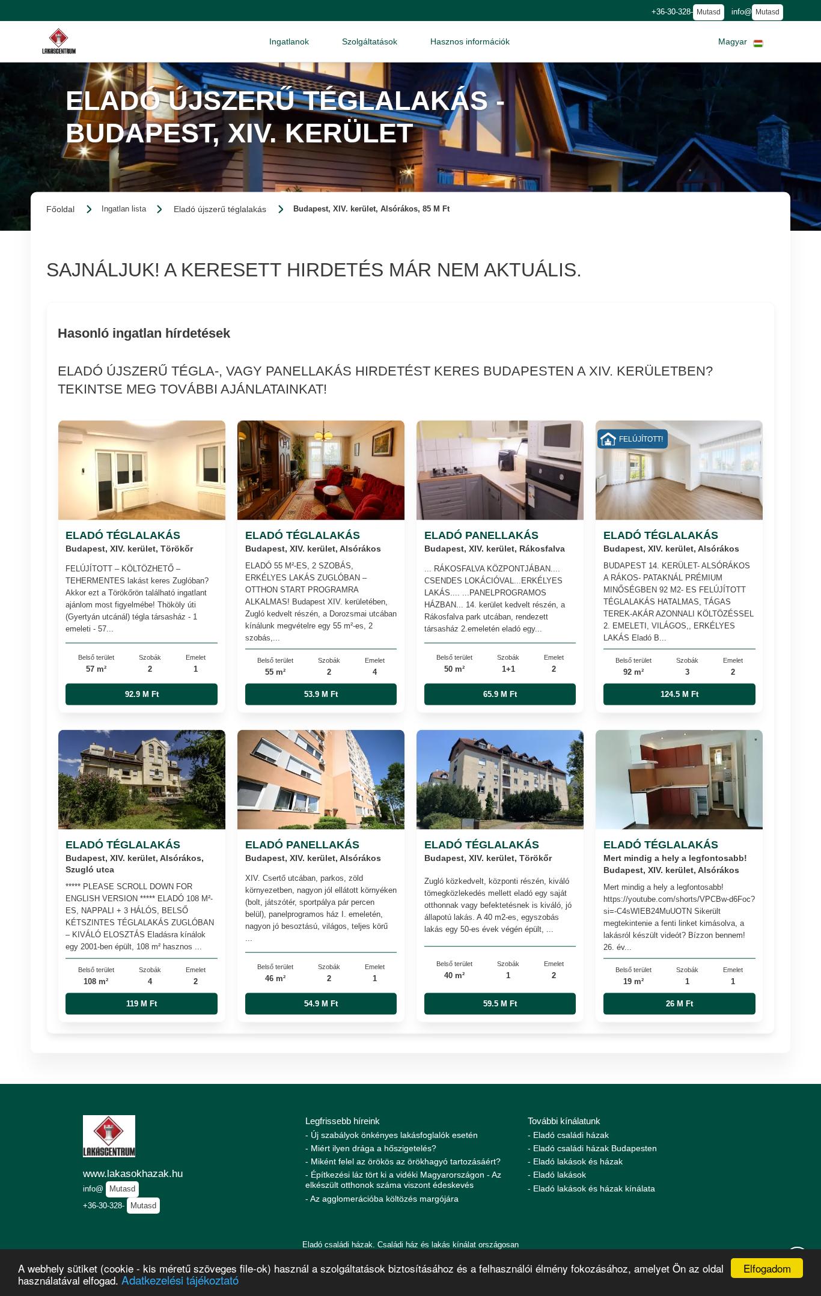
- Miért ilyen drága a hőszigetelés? (370, 1148)
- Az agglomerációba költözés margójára (382, 1198)
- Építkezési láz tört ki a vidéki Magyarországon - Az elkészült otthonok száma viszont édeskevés (403, 1180)
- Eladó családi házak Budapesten (592, 1148)
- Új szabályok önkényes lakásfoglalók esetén (391, 1135)
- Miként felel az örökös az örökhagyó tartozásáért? (403, 1161)
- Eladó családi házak (568, 1135)
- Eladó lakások (557, 1174)
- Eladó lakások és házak (575, 1161)
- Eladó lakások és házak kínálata (591, 1188)
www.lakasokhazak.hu (133, 1173)
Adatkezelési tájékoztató (180, 1279)
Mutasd (709, 12)
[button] (289, 41)
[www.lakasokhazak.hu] (59, 41)
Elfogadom (767, 1268)
